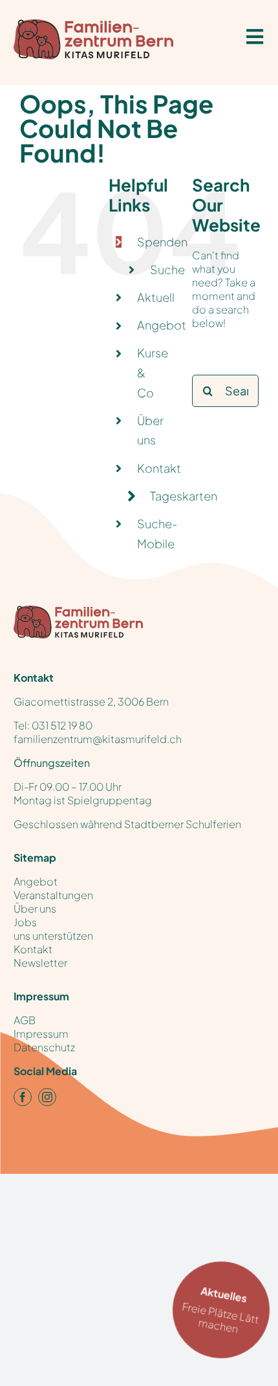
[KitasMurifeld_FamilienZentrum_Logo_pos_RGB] (78, 612)
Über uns (35, 908)
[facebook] (23, 1097)
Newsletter (40, 962)
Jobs (25, 922)
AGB (25, 1020)
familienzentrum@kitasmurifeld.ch (98, 739)
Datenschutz (44, 1047)
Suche (167, 269)
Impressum (41, 1033)
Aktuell (156, 297)
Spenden (162, 241)
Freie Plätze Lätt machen (220, 1310)
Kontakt (159, 467)
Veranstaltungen (53, 895)
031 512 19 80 (62, 725)
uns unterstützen (53, 935)
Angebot (161, 324)
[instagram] (47, 1097)
